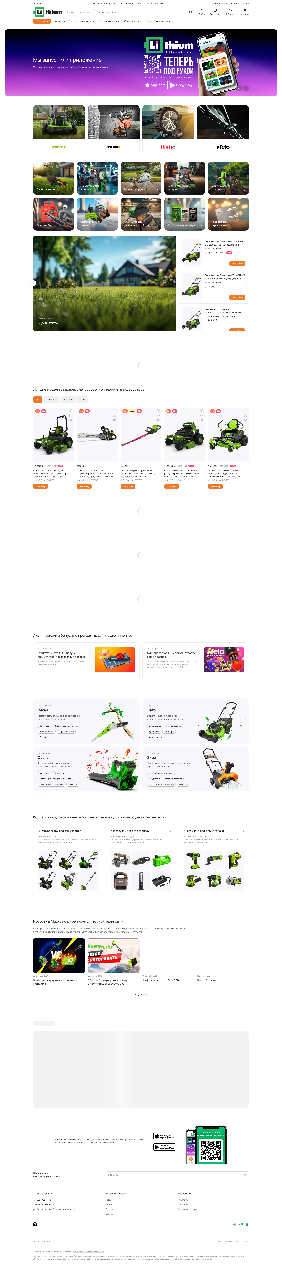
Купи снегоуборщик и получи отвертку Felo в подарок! (172, 654)
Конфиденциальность (228, 1241)
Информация (185, 1193)
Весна (43, 710)
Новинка (67, 399)
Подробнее (237, 263)
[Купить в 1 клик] (70, 420)
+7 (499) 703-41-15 (221, 3)
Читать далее (206, 1259)
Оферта (245, 1241)
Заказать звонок (241, 3)
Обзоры (109, 1213)
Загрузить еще (141, 994)
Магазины (183, 1204)
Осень (43, 757)
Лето (151, 710)
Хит (37, 399)
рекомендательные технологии (89, 1251)
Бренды (109, 1209)
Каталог (110, 1199)
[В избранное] (70, 410)
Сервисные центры (187, 1209)
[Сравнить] (70, 415)
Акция (82, 399)
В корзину (40, 486)
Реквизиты (183, 1199)
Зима (151, 757)
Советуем (51, 399)
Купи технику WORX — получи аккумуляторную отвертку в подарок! (62, 654)
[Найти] (190, 12)
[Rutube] (35, 1224)
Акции (109, 1204)
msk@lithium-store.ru (43, 1204)
